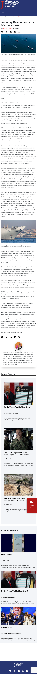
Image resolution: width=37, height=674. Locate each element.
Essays (6, 16)
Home (2, 16)
